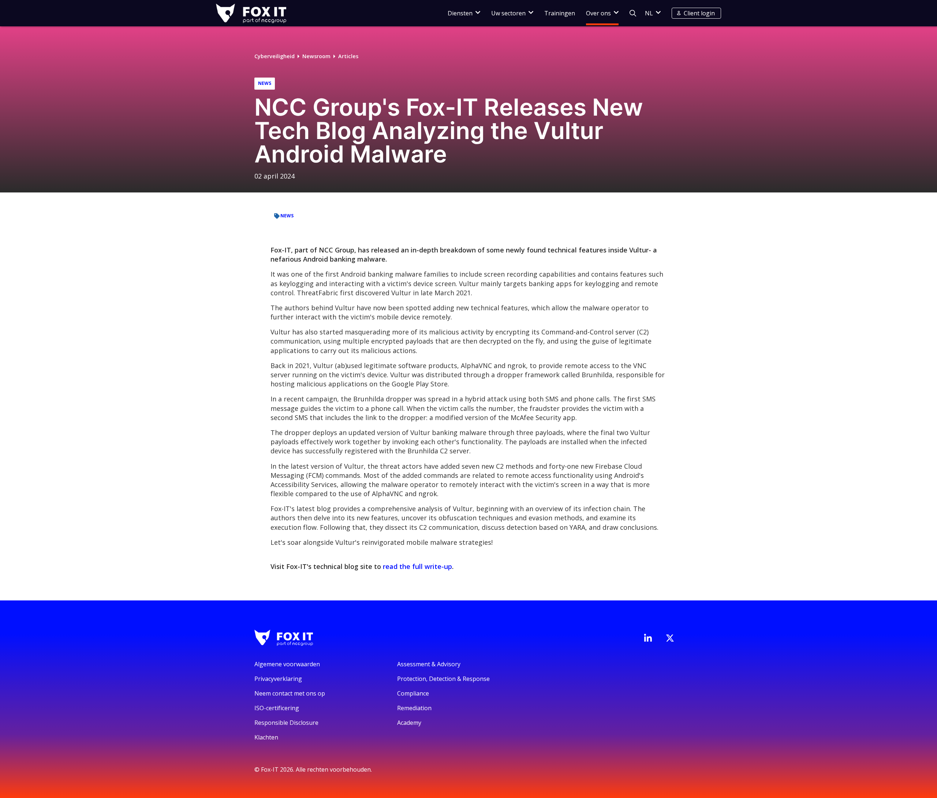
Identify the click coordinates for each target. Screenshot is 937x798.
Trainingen (559, 13)
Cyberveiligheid (274, 56)
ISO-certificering (276, 708)
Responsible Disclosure (286, 723)
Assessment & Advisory (428, 664)
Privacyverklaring (278, 679)
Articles (348, 56)
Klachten (266, 737)
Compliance (413, 693)
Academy (409, 723)
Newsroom (316, 56)
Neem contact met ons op (289, 693)
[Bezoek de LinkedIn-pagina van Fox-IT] (648, 638)
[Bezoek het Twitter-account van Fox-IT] (670, 638)
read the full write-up (417, 566)
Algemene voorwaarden (287, 664)
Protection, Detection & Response (443, 679)
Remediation (414, 708)
